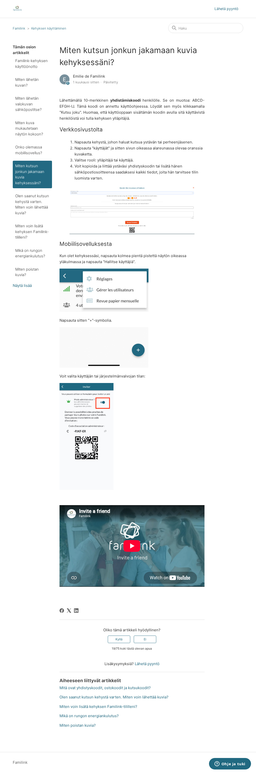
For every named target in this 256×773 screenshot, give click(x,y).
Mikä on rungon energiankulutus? (30, 253)
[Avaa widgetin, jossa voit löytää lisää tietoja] (230, 764)
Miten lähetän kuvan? (27, 82)
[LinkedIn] (76, 610)
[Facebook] (62, 610)
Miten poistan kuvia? (27, 272)
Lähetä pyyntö (226, 9)
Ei (145, 639)
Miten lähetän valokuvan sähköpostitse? (28, 104)
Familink (19, 28)
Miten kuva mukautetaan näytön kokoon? (29, 128)
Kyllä (119, 639)
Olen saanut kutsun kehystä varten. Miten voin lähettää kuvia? (32, 204)
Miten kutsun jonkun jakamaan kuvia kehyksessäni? (29, 174)
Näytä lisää (22, 285)
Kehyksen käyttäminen (48, 28)
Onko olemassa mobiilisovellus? (28, 150)
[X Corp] (69, 610)
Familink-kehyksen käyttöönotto (31, 63)
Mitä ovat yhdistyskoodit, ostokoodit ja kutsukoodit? (105, 687)
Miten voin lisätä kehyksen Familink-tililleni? (32, 232)
